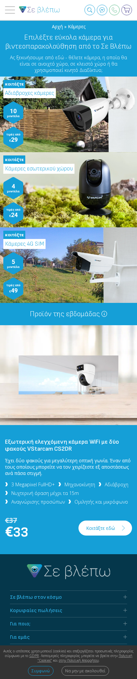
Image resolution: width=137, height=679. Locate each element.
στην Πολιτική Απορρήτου (79, 660)
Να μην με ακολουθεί (85, 671)
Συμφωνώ (41, 671)
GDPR (34, 655)
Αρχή (58, 26)
